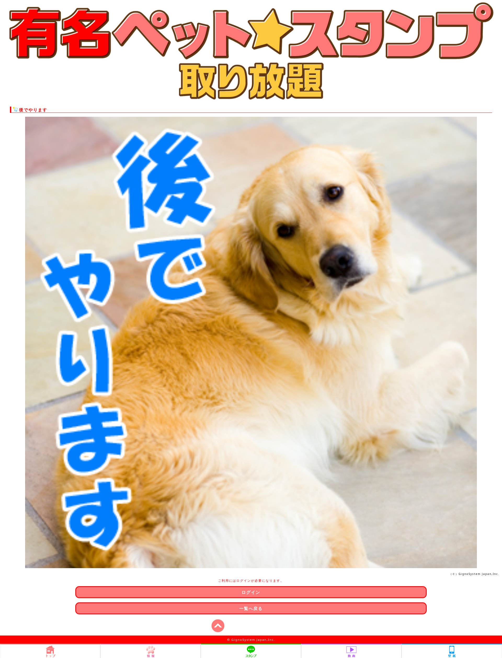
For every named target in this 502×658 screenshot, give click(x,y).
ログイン (251, 592)
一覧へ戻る (251, 608)
